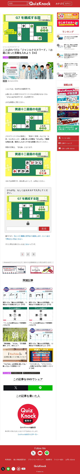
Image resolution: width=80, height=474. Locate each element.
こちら (26, 244)
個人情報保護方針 (19, 459)
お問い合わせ (70, 459)
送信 (44, 228)
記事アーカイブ (67, 143)
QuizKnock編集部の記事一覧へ (28, 434)
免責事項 (49, 459)
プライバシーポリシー (36, 459)
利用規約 (8, 459)
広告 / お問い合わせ (68, 148)
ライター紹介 (66, 138)
